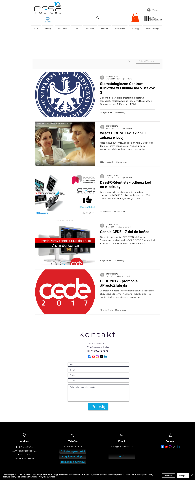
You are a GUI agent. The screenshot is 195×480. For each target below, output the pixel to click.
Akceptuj (182, 475)
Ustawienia (168, 475)
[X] (101, 356)
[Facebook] (89, 356)
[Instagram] (97, 356)
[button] (135, 17)
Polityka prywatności (46, 476)
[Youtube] (93, 356)
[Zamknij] (191, 475)
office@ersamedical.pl (97, 347)
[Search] (97, 17)
